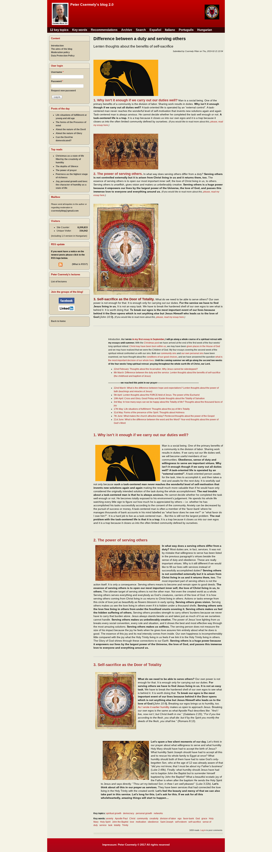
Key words (79, 29)
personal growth (144, 813)
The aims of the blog (61, 49)
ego (180, 818)
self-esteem (181, 822)
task (110, 825)
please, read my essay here (170, 317)
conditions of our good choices (162, 357)
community (142, 818)
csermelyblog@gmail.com (65, 210)
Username (57, 72)
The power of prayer (66, 170)
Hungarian (204, 29)
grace (204, 818)
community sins (168, 353)
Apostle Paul (121, 818)
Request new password (63, 90)
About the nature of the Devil (71, 129)
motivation (141, 822)
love (132, 822)
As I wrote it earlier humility (153, 707)
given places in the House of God (203, 346)
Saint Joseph (166, 822)
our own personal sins (192, 353)
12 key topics (59, 29)
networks (158, 813)
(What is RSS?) (80, 264)
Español (155, 29)
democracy (128, 813)
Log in (203, 830)
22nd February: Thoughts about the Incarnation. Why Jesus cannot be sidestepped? (156, 369)
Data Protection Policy (63, 55)
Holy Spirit (105, 822)
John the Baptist (120, 822)
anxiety (109, 818)
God (198, 818)
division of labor (168, 818)
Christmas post (151, 343)
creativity (154, 818)
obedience (153, 822)
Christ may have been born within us (147, 346)
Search (141, 29)
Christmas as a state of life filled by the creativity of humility (70, 159)
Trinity (125, 825)
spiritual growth (113, 813)
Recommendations (104, 29)
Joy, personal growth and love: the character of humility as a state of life (72, 184)
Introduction (57, 45)
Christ (132, 818)
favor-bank (188, 818)
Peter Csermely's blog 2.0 (92, 4)
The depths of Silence (67, 166)
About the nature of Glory (69, 133)
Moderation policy (60, 52)
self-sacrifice (194, 822)
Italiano (170, 29)
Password (57, 81)
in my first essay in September (148, 339)
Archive (126, 29)
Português (186, 29)
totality (117, 825)
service (103, 825)
